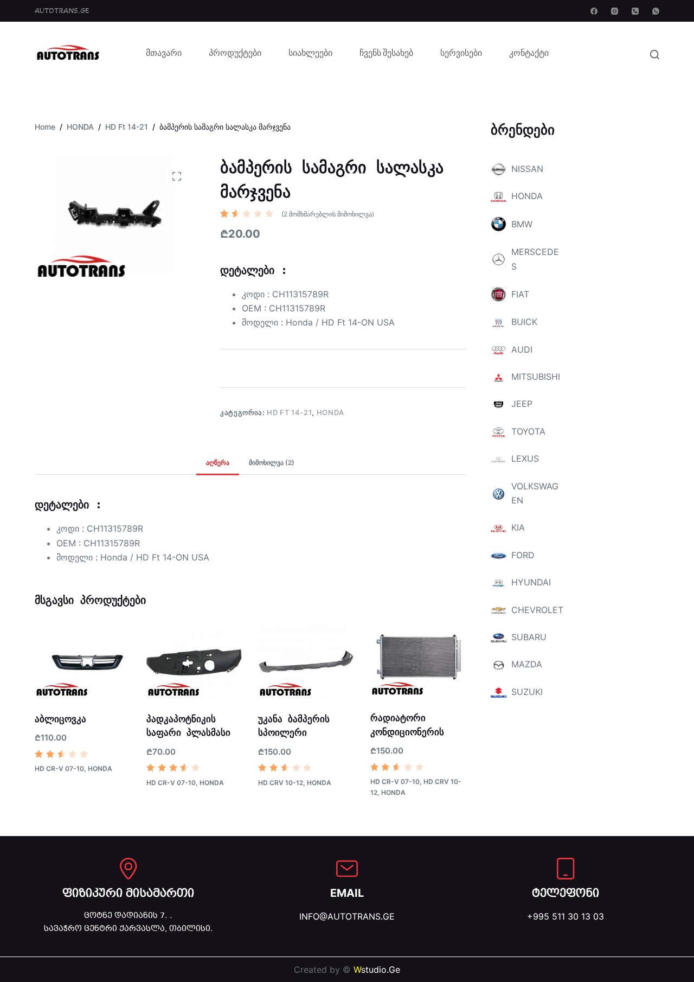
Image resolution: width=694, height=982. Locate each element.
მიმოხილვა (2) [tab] (271, 462)
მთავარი (164, 54)
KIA (518, 527)
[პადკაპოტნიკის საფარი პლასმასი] (194, 661)
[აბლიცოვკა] (82, 661)
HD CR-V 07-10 (59, 768)
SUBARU (529, 637)
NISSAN (527, 168)
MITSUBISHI (535, 376)
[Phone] (635, 11)
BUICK (524, 321)
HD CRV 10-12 (280, 783)
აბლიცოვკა (60, 719)
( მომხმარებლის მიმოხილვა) (327, 214)
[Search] (654, 54)
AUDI (521, 349)
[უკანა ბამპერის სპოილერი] (306, 661)
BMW (521, 224)
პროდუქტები (235, 54)
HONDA (330, 412)
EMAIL (347, 893)
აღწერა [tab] (217, 462)
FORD (523, 555)
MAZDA (526, 664)
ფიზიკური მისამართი (128, 893)
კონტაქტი (529, 54)
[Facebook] (593, 11)
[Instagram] (614, 11)
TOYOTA (528, 431)
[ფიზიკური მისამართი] (128, 868)
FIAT (520, 294)
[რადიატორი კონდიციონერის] (418, 661)
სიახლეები (310, 54)
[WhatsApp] (655, 11)
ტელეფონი (565, 893)
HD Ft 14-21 (289, 412)
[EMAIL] (347, 868)
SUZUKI (527, 691)
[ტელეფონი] (565, 868)
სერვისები (461, 54)
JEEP (521, 403)
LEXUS (525, 458)
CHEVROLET (537, 609)
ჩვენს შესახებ (386, 54)
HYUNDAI (531, 582)
